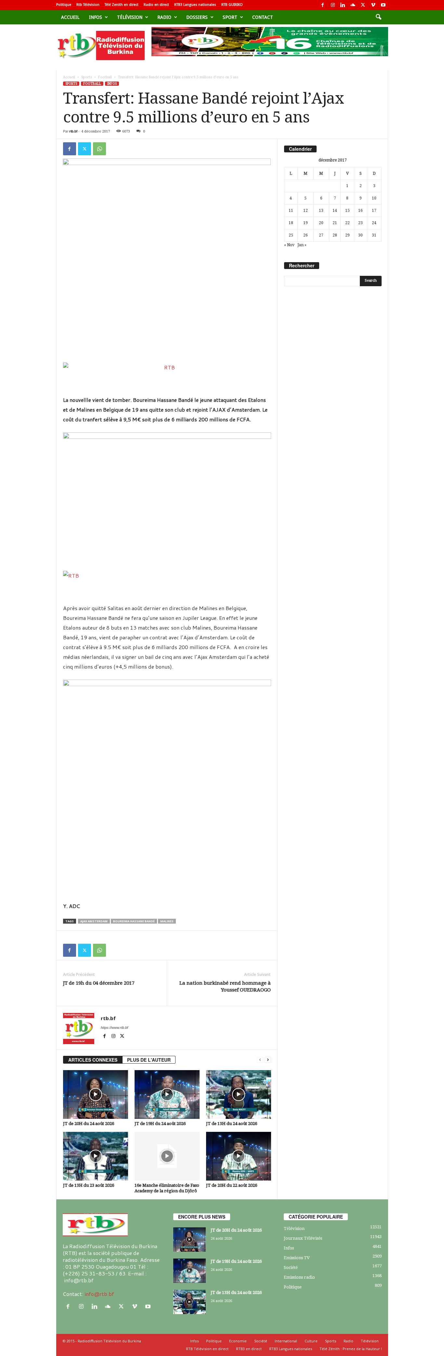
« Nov (289, 245)
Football (105, 77)
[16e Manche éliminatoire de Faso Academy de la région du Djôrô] (167, 1156)
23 (360, 223)
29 (347, 235)
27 (321, 235)
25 (291, 235)
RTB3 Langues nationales (195, 5)
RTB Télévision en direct (207, 1348)
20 (321, 223)
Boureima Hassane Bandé (134, 921)
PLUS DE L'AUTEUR (149, 1059)
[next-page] (268, 1059)
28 (335, 235)
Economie (238, 1340)
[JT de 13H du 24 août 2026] (238, 1094)
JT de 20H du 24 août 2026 (88, 1123)
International (286, 1340)
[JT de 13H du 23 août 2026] (95, 1156)
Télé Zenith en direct (121, 5)
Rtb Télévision (87, 5)
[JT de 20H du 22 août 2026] (238, 1156)
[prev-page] (260, 1059)
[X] (363, 5)
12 (305, 210)
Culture (311, 1340)
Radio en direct (156, 5)
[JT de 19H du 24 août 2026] (167, 1094)
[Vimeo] (373, 5)
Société (291, 1267)
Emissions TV (297, 1257)
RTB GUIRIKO (232, 5)
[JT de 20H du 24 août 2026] (95, 1094)
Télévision (129, 17)
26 (305, 235)
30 (360, 235)
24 (374, 223)
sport (230, 17)
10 (374, 198)
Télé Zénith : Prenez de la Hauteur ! (351, 1348)
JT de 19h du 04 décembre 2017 (98, 983)
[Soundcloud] (353, 5)
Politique (63, 5)
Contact (262, 17)
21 (335, 223)
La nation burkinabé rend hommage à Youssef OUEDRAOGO (225, 986)
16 (360, 210)
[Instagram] (333, 5)
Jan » (302, 245)
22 (347, 223)
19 (305, 223)
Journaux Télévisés (303, 1238)
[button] (378, 17)
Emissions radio (299, 1277)
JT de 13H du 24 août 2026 (231, 1123)
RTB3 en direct (249, 1348)
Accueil (70, 17)
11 (291, 210)
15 (347, 210)
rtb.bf (73, 131)
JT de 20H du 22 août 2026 (231, 1185)
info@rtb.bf (99, 1294)
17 (374, 210)
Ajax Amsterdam (94, 921)
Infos (95, 17)
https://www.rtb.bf (114, 1028)
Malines (167, 921)
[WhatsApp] (99, 148)
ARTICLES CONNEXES (92, 1059)
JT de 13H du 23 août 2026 (88, 1185)
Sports (86, 77)
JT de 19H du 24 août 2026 (160, 1123)
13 (321, 210)
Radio (164, 17)
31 (374, 235)
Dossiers (197, 17)
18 (291, 223)
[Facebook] (323, 5)
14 (335, 210)
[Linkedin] (343, 5)
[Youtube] (383, 5)
